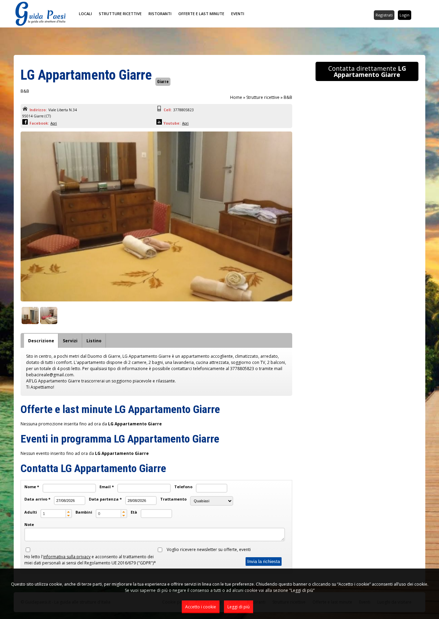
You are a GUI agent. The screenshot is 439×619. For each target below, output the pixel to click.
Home (236, 97)
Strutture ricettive (120, 13)
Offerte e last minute (201, 13)
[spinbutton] (56, 513)
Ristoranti (160, 13)
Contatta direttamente (367, 71)
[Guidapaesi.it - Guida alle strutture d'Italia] (40, 24)
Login (405, 15)
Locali (85, 13)
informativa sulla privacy (67, 557)
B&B (288, 97)
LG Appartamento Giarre (86, 75)
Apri (53, 123)
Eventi (237, 13)
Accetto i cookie (200, 607)
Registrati (384, 15)
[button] (68, 512)
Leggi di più (238, 607)
